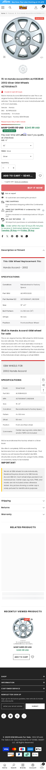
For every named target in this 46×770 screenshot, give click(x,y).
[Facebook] (2, 236)
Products (11, 13)
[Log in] (35, 7)
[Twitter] (7, 236)
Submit (35, 706)
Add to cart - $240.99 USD (19, 175)
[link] (40, 175)
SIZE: (4, 140)
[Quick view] (32, 619)
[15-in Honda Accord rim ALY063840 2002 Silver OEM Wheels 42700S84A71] (23, 628)
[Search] (10, 7)
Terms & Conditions (21, 182)
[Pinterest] (12, 236)
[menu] (2, 7)
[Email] (22, 236)
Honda (11, 107)
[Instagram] (10, 716)
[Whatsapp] (27, 236)
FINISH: (6, 151)
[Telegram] (17, 236)
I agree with (9, 182)
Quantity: (5, 163)
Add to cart (21, 657)
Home (3, 13)
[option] (23, 38)
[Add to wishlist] (32, 657)
